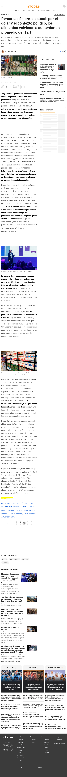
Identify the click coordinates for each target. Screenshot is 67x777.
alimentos (25, 559)
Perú (20, 752)
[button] (2, 6)
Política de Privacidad (59, 743)
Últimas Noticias (21, 758)
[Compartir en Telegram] (17, 86)
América (21, 739)
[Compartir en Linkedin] (14, 86)
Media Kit (46, 752)
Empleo (33, 742)
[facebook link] (4, 745)
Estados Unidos (21, 747)
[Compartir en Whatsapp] (2, 86)
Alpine (29, 10)
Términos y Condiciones (59, 740)
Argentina (46, 739)
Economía (4, 14)
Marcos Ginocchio (22, 10)
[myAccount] (64, 6)
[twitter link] (7, 745)
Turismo (34, 10)
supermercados (14, 559)
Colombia (20, 742)
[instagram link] (11, 745)
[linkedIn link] (11, 749)
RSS (21, 760)
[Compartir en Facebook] (6, 86)
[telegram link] (7, 749)
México (20, 750)
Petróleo (53, 10)
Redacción (33, 739)
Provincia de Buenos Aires (43, 10)
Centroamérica (20, 755)
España (21, 745)
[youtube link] (4, 749)
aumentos (5, 562)
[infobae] (33, 6)
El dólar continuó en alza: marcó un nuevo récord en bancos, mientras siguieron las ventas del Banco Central (19, 514)
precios (4, 559)
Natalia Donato (12, 51)
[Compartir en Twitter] (10, 86)
